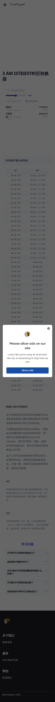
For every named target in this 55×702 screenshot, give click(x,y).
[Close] (49, 328)
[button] (27, 370)
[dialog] (27, 351)
